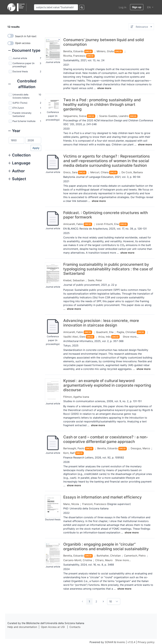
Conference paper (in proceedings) (23, 65)
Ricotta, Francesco (74, 55)
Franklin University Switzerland (21, 114)
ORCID (88, 51)
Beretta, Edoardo (73, 51)
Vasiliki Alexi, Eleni (74, 336)
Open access (22, 43)
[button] (24, 51)
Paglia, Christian (126, 332)
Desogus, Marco (140, 448)
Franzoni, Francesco (94, 504)
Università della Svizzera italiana (20, 96)
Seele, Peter (95, 280)
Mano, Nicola (71, 504)
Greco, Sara (70, 172)
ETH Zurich (18, 107)
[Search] (81, 7)
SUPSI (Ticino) (19, 102)
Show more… (130, 336)
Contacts (74, 626)
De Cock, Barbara (132, 172)
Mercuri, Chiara (99, 172)
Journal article (19, 58)
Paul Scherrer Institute (23, 121)
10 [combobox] (110, 601)
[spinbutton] (16, 140)
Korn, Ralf (69, 452)
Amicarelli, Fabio (73, 224)
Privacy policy (146, 642)
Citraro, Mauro (104, 560)
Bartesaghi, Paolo (73, 448)
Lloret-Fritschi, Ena (107, 224)
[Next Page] (103, 601)
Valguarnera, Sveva (74, 116)
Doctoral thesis (20, 71)
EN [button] (149, 7)
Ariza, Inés (104, 336)
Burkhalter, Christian (109, 555)
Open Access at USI (53, 626)
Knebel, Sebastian (73, 280)
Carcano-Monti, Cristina (77, 560)
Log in (122, 7)
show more (104, 88)
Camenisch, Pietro (135, 555)
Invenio (121, 642)
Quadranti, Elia (104, 332)
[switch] (10, 36)
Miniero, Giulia (105, 51)
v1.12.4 (131, 642)
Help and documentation (22, 626)
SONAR (109, 642)
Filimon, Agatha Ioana (76, 396)
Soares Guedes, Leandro (113, 116)
